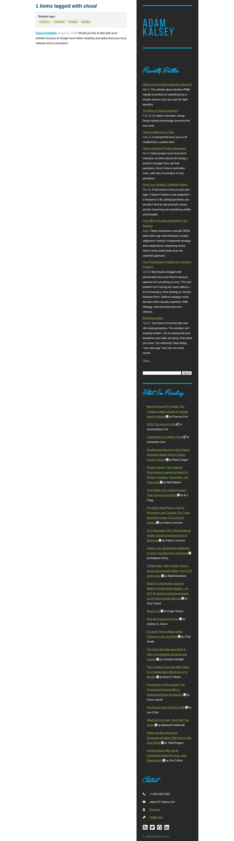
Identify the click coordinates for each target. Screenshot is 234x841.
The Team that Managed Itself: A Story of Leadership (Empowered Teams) (167, 654)
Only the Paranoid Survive (163, 618)
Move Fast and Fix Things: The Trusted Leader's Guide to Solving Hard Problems (167, 411)
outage (73, 21)
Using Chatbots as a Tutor (158, 132)
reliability (59, 21)
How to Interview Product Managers (164, 148)
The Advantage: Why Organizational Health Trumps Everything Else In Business (169, 535)
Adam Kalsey (159, 27)
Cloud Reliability (46, 33)
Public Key (156, 817)
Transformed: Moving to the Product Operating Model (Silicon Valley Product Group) (168, 454)
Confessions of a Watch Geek (165, 436)
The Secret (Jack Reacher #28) (166, 707)
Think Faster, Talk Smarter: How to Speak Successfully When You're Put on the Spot (169, 570)
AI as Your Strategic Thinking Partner (165, 184)
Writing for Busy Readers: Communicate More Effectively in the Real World (169, 737)
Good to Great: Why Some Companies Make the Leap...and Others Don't (166, 755)
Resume (154, 809)
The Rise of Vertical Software (160, 110)
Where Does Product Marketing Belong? (167, 84)
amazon (44, 21)
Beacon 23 (153, 611)
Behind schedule (153, 318)
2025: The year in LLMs (161, 424)
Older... (147, 360)
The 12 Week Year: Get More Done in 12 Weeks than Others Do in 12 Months (168, 671)
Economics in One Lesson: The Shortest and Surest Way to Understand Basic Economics (166, 689)
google (85, 21)
